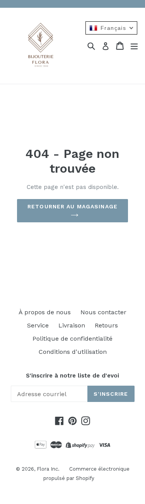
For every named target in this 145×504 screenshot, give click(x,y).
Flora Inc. (48, 469)
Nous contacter (103, 312)
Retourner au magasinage (72, 206)
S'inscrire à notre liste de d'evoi (72, 375)
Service (38, 325)
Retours (106, 325)
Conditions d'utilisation (73, 351)
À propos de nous (45, 312)
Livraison (71, 325)
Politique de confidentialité (72, 338)
